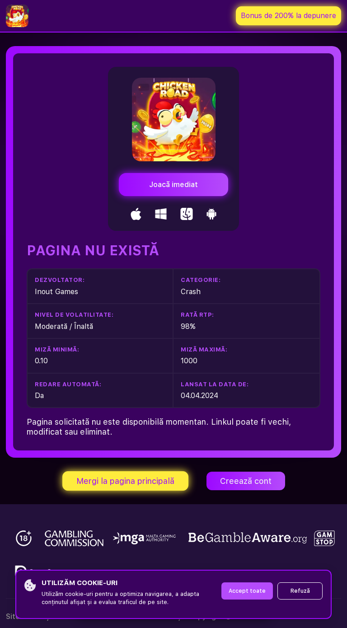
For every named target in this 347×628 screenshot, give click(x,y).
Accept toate (247, 591)
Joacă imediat (173, 184)
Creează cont (246, 481)
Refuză (300, 591)
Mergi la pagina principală (125, 481)
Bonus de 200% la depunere (288, 15)
